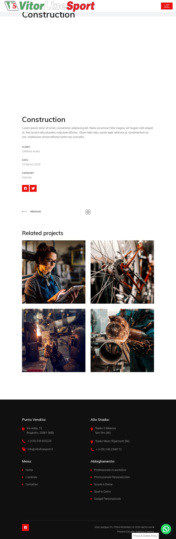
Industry (27, 177)
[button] (166, 529)
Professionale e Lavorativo (110, 470)
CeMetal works (31, 151)
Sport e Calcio (102, 491)
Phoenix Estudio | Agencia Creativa (135, 531)
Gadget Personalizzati (107, 498)
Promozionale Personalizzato (112, 477)
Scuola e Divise (103, 484)
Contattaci (32, 484)
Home (29, 470)
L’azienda (31, 477)
